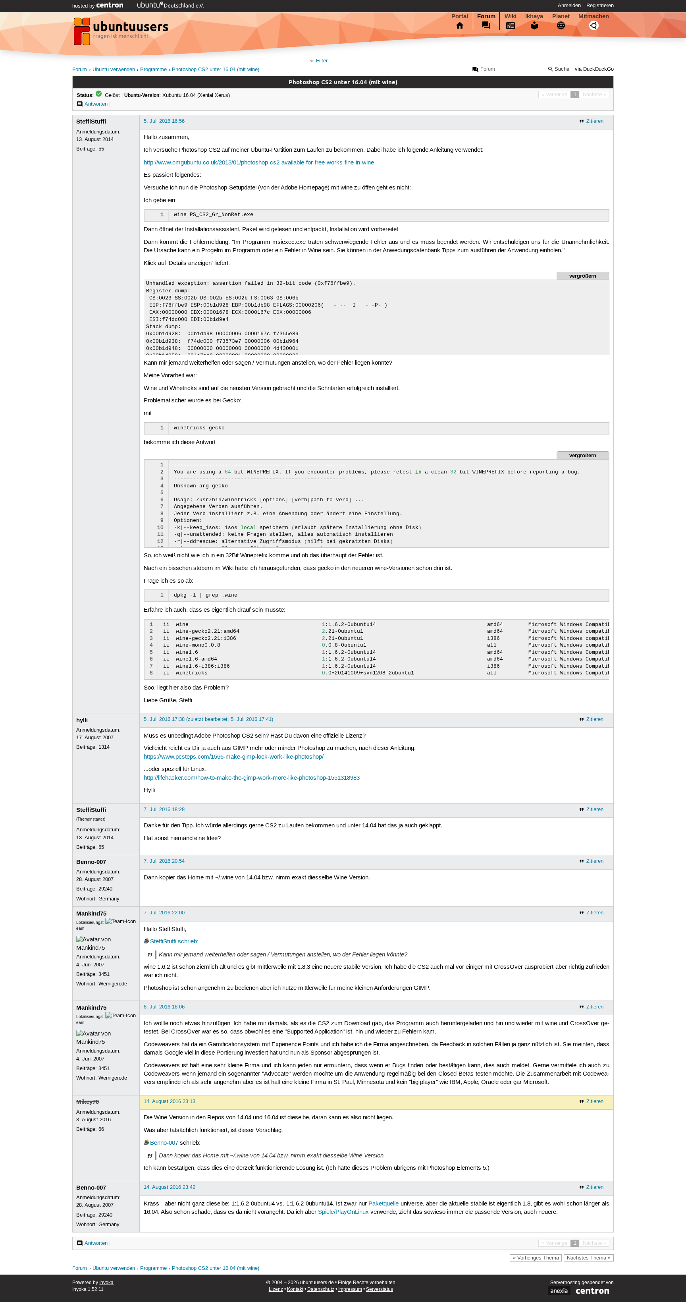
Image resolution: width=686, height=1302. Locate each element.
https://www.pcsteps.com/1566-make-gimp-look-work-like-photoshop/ (234, 757)
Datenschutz (320, 1289)
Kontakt (295, 1289)
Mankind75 (91, 914)
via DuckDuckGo (594, 69)
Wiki (510, 16)
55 (101, 149)
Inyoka (106, 1283)
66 (101, 1129)
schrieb (187, 941)
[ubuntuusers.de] (122, 34)
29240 (105, 889)
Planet (561, 16)
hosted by (84, 6)
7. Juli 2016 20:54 (164, 861)
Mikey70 (87, 1102)
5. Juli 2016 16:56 (164, 121)
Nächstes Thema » (589, 1258)
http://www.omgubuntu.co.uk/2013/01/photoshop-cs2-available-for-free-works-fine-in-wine (259, 162)
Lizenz (276, 1289)
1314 (104, 747)
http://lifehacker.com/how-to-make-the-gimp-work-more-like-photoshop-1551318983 (252, 778)
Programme (153, 70)
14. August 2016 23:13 (169, 1101)
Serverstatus (379, 1289)
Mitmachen (593, 16)
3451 (104, 974)
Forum (486, 16)
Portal (459, 16)
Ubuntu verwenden (113, 70)
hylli (82, 720)
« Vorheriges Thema (536, 1258)
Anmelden (569, 5)
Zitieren (594, 121)
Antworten (96, 104)
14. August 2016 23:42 (169, 1187)
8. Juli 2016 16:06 (164, 1007)
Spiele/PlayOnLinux (343, 1212)
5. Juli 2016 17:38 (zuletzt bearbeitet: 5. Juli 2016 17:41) (208, 719)
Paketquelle (383, 1203)
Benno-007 (91, 862)
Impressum (350, 1289)
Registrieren (600, 5)
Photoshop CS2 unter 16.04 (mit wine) (215, 70)
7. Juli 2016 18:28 (164, 809)
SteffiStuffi (91, 122)
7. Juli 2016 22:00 (164, 913)
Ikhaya (534, 16)
